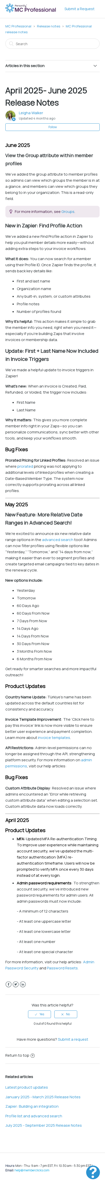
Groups (67, 211)
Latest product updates (26, 1087)
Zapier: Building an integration (32, 1106)
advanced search (57, 539)
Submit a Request (79, 8)
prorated (25, 466)
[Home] (31, 11)
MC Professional (18, 26)
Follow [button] (52, 127)
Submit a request (73, 1039)
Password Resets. (62, 968)
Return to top (17, 1055)
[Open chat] (93, 1172)
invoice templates (53, 737)
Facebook (8, 984)
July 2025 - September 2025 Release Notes (43, 1125)
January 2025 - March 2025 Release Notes (43, 1097)
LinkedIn (23, 984)
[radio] (39, 1014)
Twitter (15, 984)
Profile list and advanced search (33, 1116)
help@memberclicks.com (32, 1170)
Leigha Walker (31, 112)
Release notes (48, 26)
